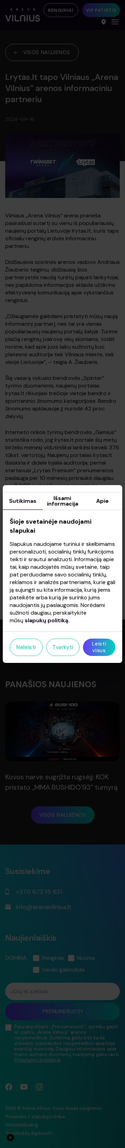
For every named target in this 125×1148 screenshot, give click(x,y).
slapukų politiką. (47, 620)
